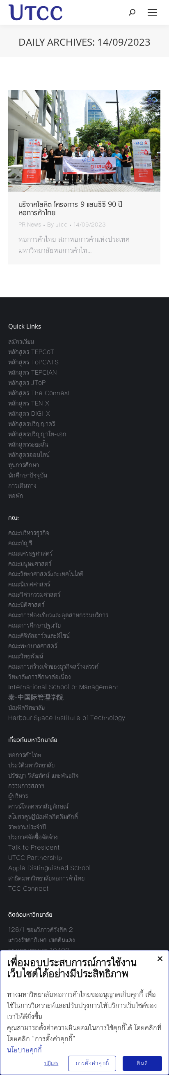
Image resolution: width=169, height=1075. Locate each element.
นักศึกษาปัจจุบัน (27, 475)
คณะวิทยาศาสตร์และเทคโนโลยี (45, 574)
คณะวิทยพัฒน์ (25, 656)
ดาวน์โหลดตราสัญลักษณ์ (38, 806)
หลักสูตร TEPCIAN (32, 372)
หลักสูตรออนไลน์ (29, 454)
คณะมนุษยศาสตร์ (29, 563)
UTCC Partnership (35, 857)
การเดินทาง (22, 485)
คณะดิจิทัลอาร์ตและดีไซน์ (39, 635)
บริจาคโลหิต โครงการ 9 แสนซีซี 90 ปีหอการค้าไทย (70, 208)
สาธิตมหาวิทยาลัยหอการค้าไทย (46, 878)
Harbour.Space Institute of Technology (66, 718)
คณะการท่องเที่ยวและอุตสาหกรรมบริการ (58, 615)
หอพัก (15, 495)
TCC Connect (28, 888)
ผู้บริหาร (18, 796)
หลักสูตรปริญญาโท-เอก (37, 434)
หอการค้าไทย (24, 755)
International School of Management (63, 687)
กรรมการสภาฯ (26, 785)
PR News (29, 225)
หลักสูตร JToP (27, 382)
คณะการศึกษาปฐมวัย (34, 625)
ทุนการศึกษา (23, 465)
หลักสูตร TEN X (28, 403)
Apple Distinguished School (49, 868)
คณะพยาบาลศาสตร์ (32, 646)
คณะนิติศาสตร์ (26, 604)
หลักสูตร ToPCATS (33, 362)
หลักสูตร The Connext (39, 393)
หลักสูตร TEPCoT (31, 352)
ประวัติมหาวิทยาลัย (31, 765)
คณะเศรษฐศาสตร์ (30, 553)
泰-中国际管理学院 (36, 697)
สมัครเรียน (21, 341)
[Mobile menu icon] (152, 12)
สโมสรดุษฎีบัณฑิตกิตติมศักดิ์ (43, 816)
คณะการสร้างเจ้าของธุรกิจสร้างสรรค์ (53, 666)
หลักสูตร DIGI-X (29, 413)
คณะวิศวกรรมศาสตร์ (34, 594)
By (57, 225)
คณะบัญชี (20, 543)
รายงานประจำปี (27, 827)
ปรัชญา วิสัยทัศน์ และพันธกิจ (43, 775)
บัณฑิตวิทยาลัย (26, 707)
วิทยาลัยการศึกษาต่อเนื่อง (39, 676)
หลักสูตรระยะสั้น (28, 444)
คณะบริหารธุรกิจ (28, 533)
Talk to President (34, 847)
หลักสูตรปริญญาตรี (31, 424)
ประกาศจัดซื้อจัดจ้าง (33, 837)
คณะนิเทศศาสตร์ (29, 584)
